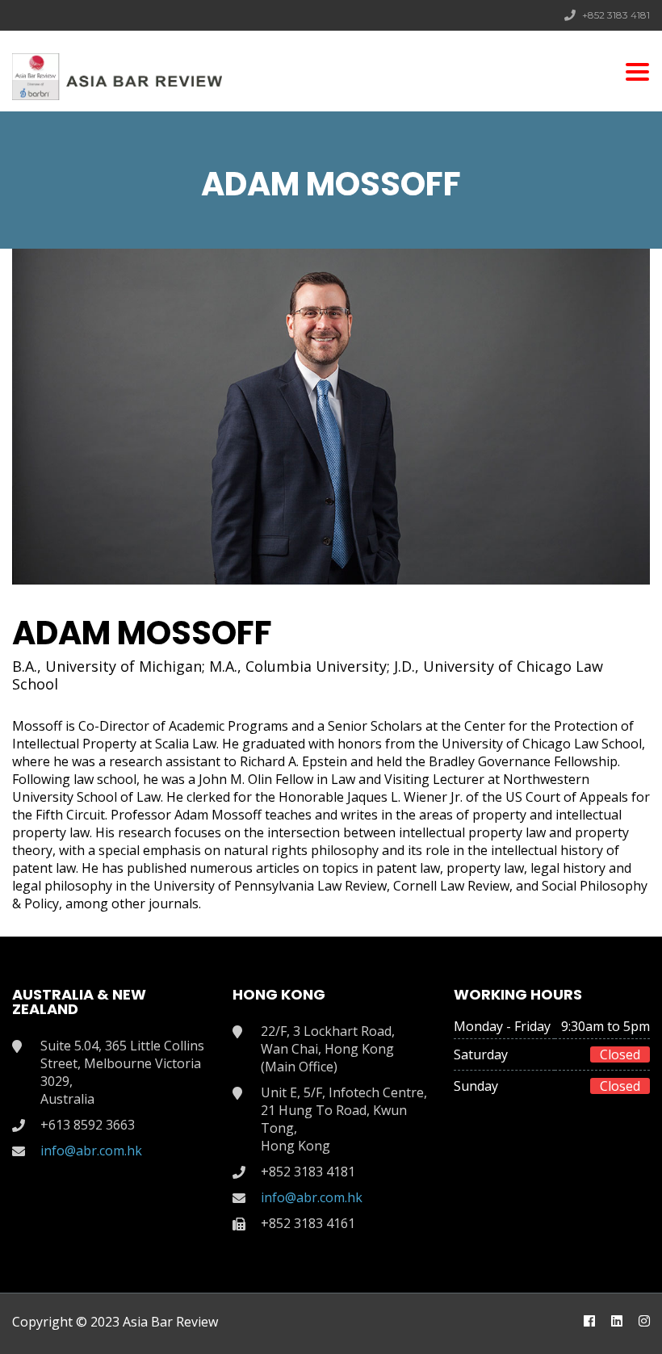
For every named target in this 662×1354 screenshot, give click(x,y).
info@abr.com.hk (91, 1150)
